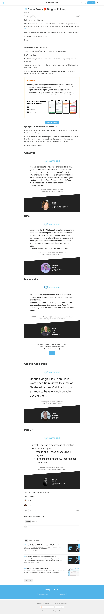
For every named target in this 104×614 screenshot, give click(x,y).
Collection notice (63, 603)
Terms (56, 603)
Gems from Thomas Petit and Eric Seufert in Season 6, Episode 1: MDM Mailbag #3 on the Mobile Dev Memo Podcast (43, 547)
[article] (52, 548)
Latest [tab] (30, 540)
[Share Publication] (85, 2)
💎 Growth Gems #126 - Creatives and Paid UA (40, 557)
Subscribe (91, 3)
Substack (44, 610)
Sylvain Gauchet (35, 550)
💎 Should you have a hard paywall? (36, 568)
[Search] (81, 2)
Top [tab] (26, 540)
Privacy (52, 603)
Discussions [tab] (36, 540)
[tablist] (30, 521)
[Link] (22, 153)
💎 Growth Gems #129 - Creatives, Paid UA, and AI (41, 545)
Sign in (99, 3)
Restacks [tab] (34, 521)
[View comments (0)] (31, 16)
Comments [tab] (28, 521)
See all (27, 580)
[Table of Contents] (2, 307)
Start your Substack (48, 607)
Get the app (59, 607)
